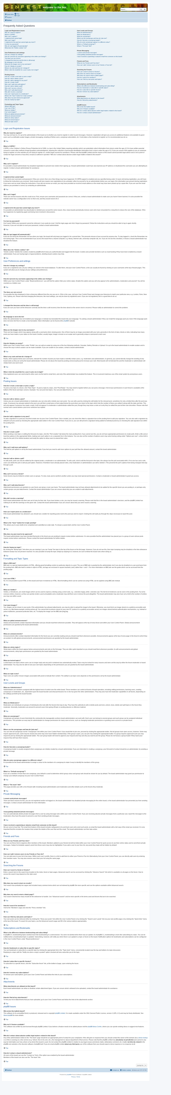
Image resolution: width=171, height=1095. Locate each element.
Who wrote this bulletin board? (86, 107)
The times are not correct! (13, 58)
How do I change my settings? (14, 54)
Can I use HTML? (10, 108)
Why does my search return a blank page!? (90, 75)
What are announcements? (13, 116)
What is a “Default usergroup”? (86, 44)
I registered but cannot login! (13, 38)
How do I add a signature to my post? (16, 80)
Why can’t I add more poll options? (15, 84)
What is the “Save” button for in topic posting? (18, 95)
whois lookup (143, 1038)
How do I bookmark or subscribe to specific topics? (92, 87)
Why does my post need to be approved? (17, 97)
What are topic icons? (11, 121)
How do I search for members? (86, 77)
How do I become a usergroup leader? (88, 40)
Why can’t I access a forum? (13, 88)
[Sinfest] (23, 6)
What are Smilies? (10, 110)
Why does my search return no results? (89, 73)
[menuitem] (16, 13)
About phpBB (8, 1015)
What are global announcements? (15, 114)
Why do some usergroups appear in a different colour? (93, 42)
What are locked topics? (12, 119)
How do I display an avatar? (13, 66)
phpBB (65, 321)
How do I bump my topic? (12, 99)
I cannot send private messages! (87, 52)
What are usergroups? (84, 36)
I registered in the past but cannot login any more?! (20, 42)
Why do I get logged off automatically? (16, 46)
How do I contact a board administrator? (89, 112)
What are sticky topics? (12, 117)
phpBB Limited (60, 1013)
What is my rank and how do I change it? (17, 68)
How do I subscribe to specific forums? (89, 89)
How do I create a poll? (12, 82)
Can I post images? (11, 112)
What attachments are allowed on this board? (90, 98)
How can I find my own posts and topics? (89, 79)
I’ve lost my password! (11, 44)
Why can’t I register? (11, 36)
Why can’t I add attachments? (14, 90)
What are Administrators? (84, 32)
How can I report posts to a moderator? (17, 94)
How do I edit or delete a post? (14, 78)
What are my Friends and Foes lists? (88, 63)
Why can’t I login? (10, 40)
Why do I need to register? (13, 32)
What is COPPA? (10, 34)
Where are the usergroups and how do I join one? (92, 38)
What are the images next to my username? (18, 64)
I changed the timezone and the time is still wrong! (20, 60)
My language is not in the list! (13, 62)
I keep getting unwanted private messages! (90, 54)
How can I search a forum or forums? (88, 71)
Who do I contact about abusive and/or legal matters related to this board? (99, 110)
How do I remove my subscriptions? (88, 91)
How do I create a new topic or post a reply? (18, 76)
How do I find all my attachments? (87, 100)
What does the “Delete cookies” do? (16, 48)
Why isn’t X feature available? (86, 109)
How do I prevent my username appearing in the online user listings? (25, 56)
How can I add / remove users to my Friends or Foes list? (94, 65)
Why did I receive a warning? (13, 92)
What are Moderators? (84, 34)
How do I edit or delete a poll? (14, 86)
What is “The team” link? (84, 46)
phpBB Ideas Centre (95, 1027)
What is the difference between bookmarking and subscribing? (96, 86)
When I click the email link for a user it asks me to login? (22, 70)
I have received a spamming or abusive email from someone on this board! (99, 56)
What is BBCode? (10, 106)
